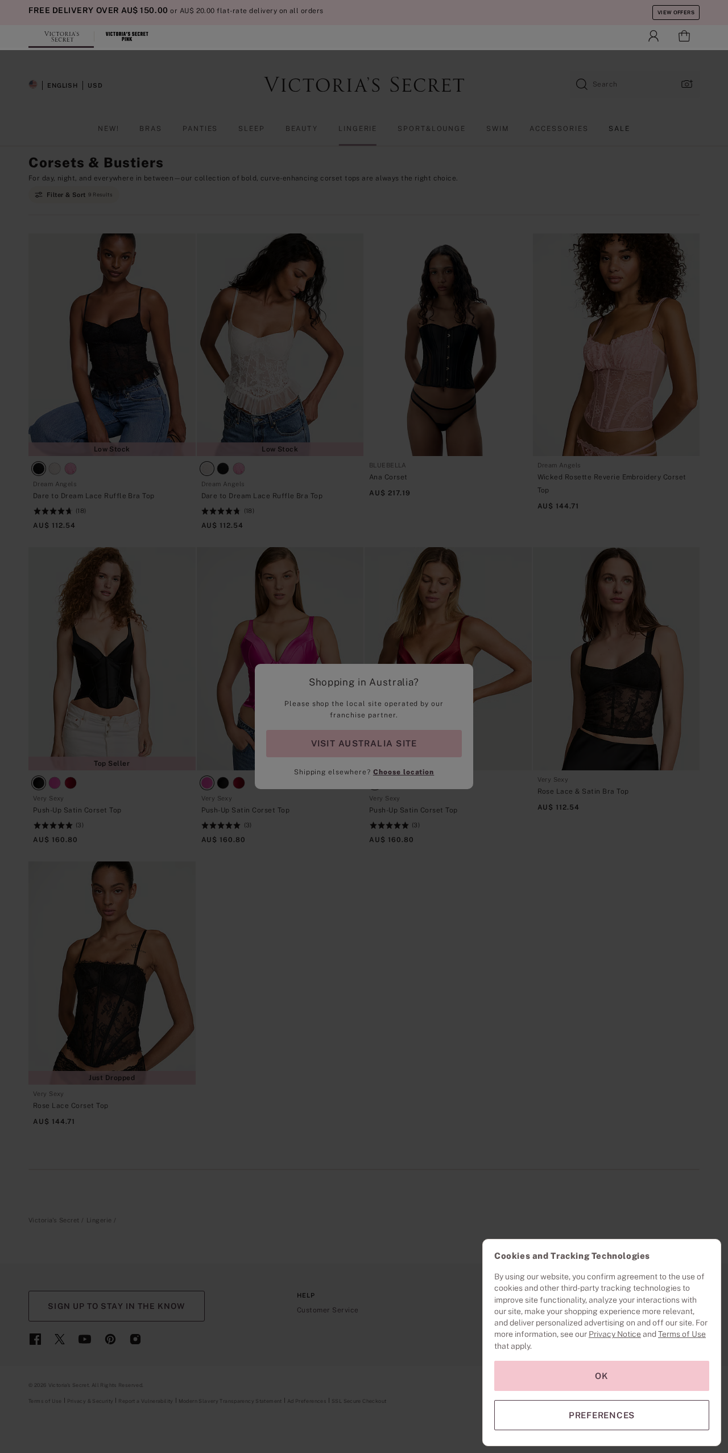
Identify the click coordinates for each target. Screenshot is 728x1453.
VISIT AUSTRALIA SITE (364, 743)
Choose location (403, 772)
